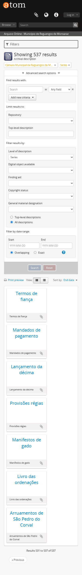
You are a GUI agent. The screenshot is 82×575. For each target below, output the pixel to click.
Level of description (19, 151)
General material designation (25, 203)
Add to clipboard (41, 317)
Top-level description (20, 128)
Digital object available (21, 164)
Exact (41, 252)
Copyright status (18, 190)
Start (11, 239)
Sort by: (57, 280)
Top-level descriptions (27, 217)
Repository (14, 115)
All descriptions (23, 222)
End (43, 239)
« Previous (18, 560)
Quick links (56, 15)
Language (46, 15)
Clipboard (36, 15)
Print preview (15, 280)
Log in (70, 15)
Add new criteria (20, 97)
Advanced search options (41, 73)
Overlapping (21, 252)
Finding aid (14, 177)
